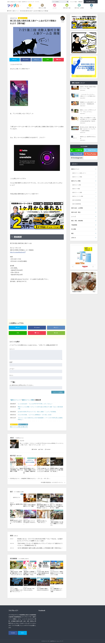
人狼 (21, 426)
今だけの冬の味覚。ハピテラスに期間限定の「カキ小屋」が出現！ (35, 414)
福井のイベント (15, 400)
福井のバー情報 (76, 188)
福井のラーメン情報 (77, 192)
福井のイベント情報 (28, 400)
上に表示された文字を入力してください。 (21, 385)
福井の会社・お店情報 (77, 208)
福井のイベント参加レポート (79, 173)
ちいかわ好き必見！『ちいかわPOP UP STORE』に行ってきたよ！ (35, 403)
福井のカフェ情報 (76, 185)
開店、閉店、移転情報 (77, 220)
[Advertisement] (36, 301)
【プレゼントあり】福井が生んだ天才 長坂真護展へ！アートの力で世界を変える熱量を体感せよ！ (40, 418)
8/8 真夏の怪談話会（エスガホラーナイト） (52, 482)
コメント (12, 349)
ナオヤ (22, 441)
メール (11, 368)
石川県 (25, 426)
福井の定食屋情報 (76, 200)
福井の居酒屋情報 (76, 204)
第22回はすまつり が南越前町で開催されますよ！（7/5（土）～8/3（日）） (30, 478)
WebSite (35, 449)
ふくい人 (73, 216)
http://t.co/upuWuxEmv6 (17, 252)
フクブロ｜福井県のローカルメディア (54, 641)
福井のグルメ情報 (75, 181)
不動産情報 (74, 225)
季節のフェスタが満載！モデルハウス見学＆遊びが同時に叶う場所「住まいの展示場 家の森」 (40, 407)
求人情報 (73, 229)
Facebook (48, 449)
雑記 (72, 233)
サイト (11, 375)
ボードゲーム (14, 426)
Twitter (41, 449)
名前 (11, 362)
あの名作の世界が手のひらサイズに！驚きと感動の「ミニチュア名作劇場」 (37, 411)
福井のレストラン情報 (77, 196)
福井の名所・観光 (75, 212)
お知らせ (73, 237)
